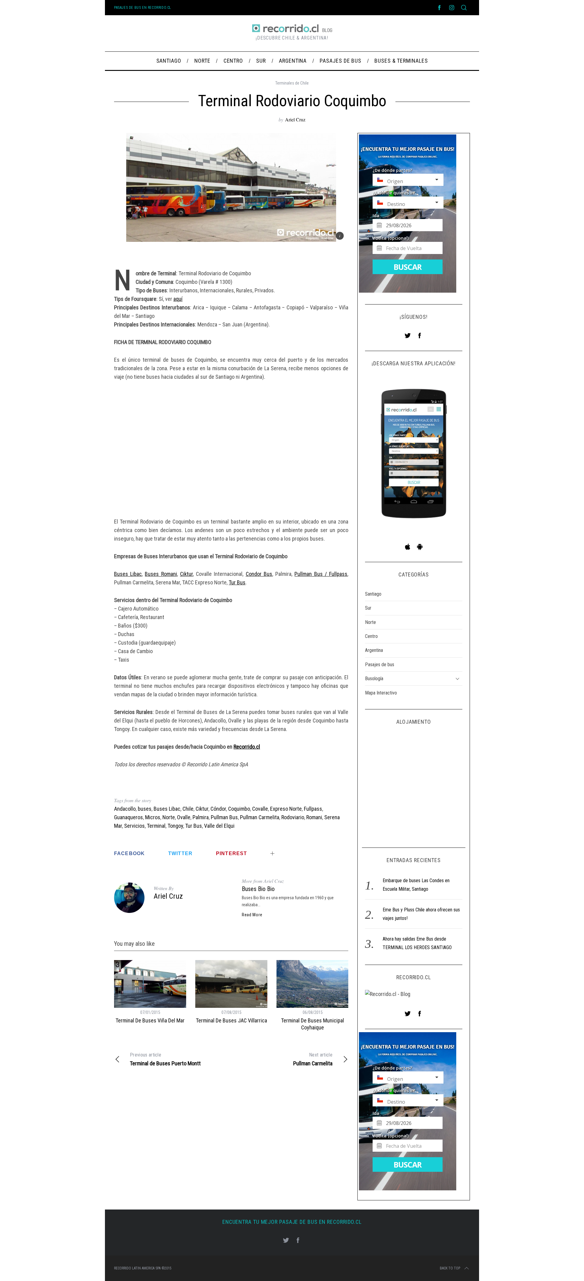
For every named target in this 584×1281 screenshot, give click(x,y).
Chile (187, 809)
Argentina (374, 650)
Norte (168, 817)
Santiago (373, 594)
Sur (368, 608)
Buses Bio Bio (258, 889)
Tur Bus (237, 582)
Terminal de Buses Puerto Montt (165, 1059)
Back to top (450, 1268)
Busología (374, 678)
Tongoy (175, 826)
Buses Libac (128, 574)
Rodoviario (292, 817)
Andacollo (125, 809)
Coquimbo (239, 809)
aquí (177, 299)
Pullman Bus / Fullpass (320, 574)
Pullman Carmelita (259, 817)
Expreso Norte (286, 809)
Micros (152, 817)
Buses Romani (161, 574)
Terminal (156, 826)
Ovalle (183, 817)
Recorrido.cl (247, 746)
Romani (314, 817)
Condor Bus (259, 574)
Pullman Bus (224, 817)
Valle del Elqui (219, 826)
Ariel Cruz (295, 119)
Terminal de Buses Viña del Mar (150, 1020)
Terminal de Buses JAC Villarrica (231, 1020)
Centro (371, 636)
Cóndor (218, 809)
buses (144, 809)
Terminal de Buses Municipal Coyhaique (312, 1024)
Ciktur (186, 574)
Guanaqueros (128, 817)
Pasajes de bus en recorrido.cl (142, 7)
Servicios (134, 826)
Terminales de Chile (292, 83)
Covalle (260, 809)
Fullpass (313, 809)
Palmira (201, 817)
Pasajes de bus (379, 664)
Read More (252, 915)
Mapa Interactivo (381, 693)
